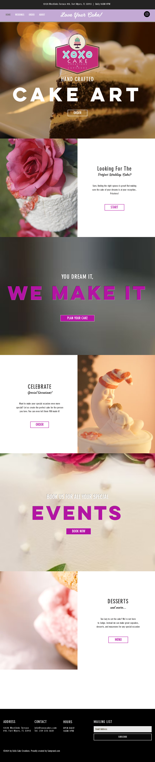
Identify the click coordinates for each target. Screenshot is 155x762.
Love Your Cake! (80, 14)
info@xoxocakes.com (46, 727)
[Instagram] (147, 14)
